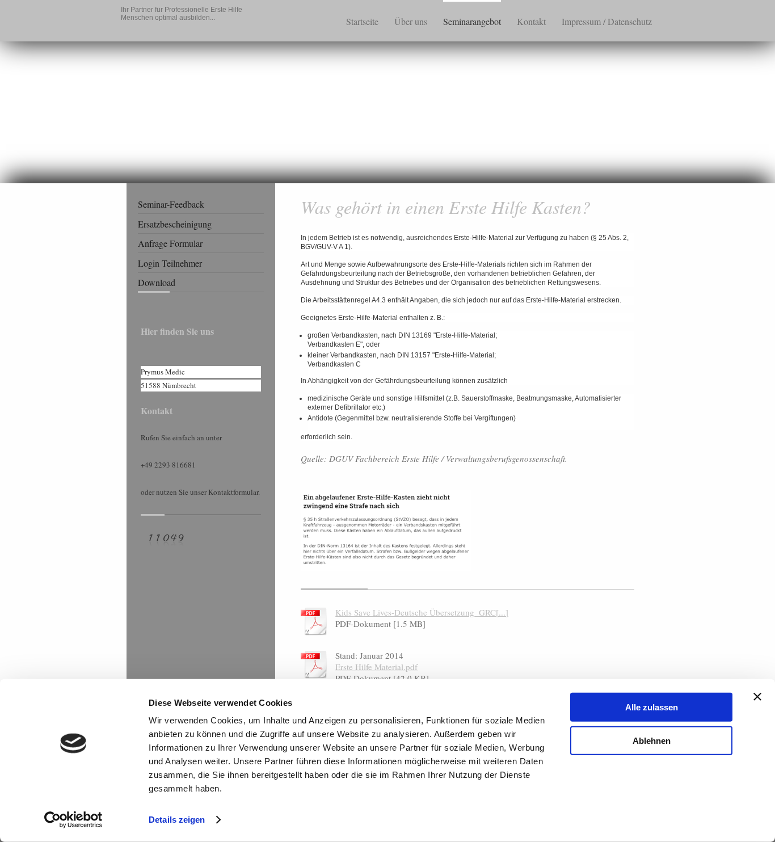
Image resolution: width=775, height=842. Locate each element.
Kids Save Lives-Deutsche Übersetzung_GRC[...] (421, 612)
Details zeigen (177, 819)
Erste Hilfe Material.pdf (376, 666)
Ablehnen (652, 740)
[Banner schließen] (757, 697)
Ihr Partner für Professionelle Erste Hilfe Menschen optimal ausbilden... (181, 14)
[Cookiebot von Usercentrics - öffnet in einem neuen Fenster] (73, 819)
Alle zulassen (651, 707)
